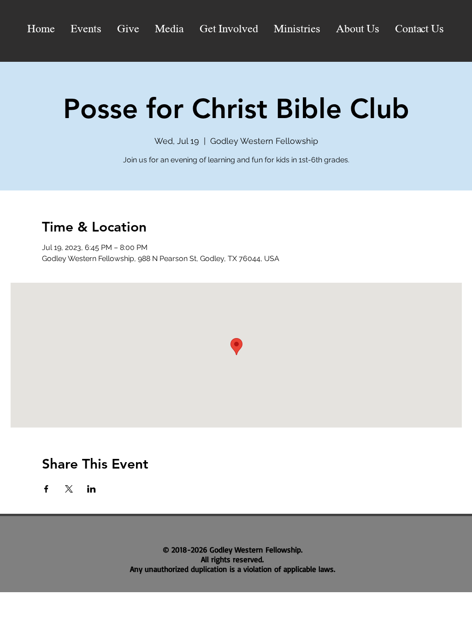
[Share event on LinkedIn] (91, 489)
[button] (169, 29)
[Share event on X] (69, 489)
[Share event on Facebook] (46, 489)
